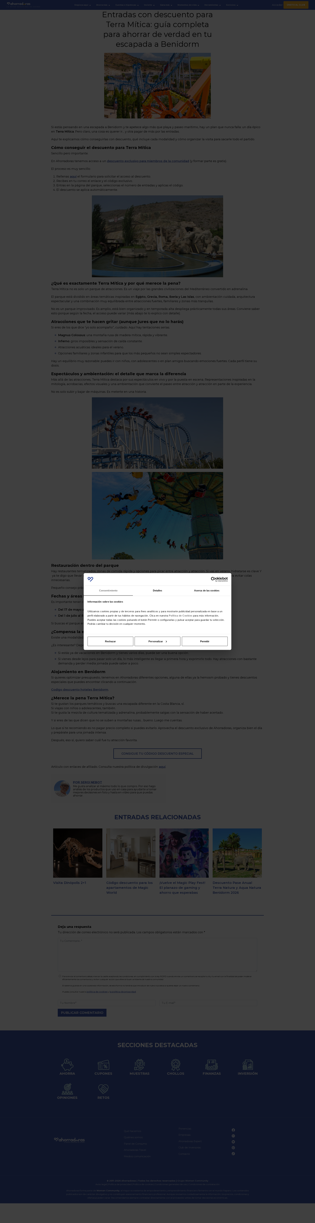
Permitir (204, 641)
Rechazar (110, 641)
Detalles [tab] (157, 590)
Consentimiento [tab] (108, 590)
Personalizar (155, 641)
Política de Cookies (180, 615)
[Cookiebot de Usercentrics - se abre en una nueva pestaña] (213, 579)
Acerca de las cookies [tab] (206, 590)
